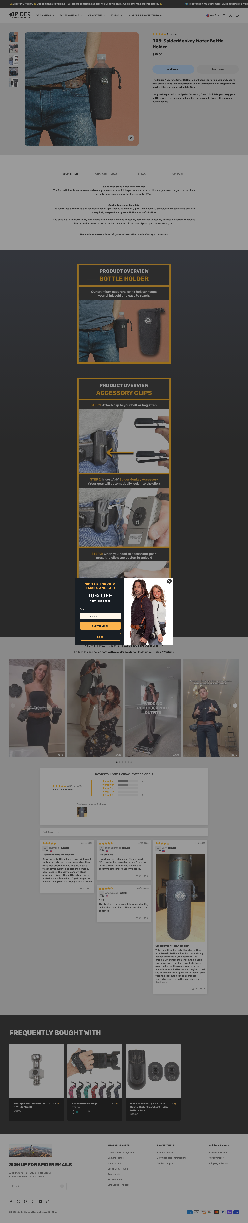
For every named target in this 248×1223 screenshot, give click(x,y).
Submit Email (100, 625)
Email (83, 609)
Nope (100, 636)
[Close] (169, 581)
